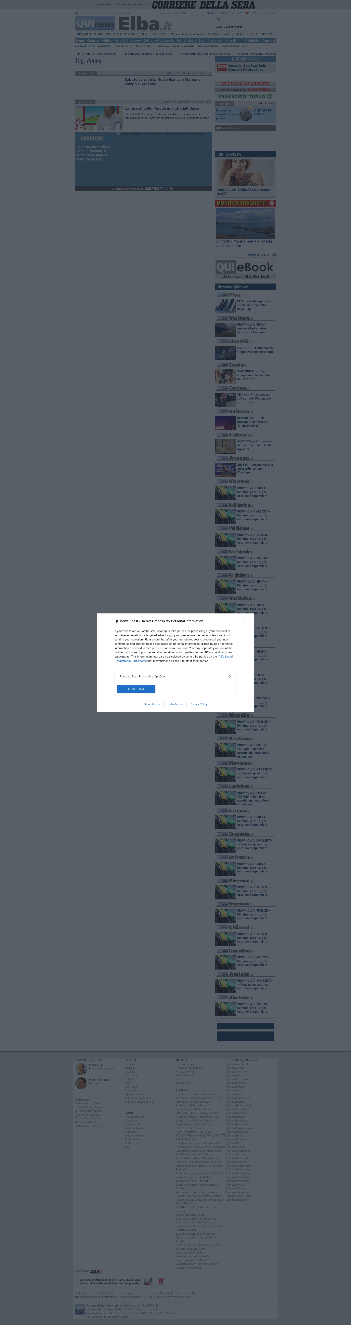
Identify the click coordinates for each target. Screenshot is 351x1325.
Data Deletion (152, 704)
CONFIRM (136, 689)
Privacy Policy (198, 704)
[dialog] (175, 662)
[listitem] (175, 676)
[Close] (246, 621)
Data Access (175, 704)
